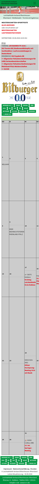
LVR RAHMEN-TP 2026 (17, 46)
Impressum (7, 469)
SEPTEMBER (6, 111)
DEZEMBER (32, 111)
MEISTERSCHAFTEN (9, 30)
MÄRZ (32, 105)
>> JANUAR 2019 (7, 114)
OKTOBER (14, 111)
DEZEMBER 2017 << (8, 105)
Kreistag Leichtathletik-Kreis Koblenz (30, 282)
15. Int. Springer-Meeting (28, 448)
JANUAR (18, 105)
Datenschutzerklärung (21, 469)
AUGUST (26, 108)
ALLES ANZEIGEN (8, 25)
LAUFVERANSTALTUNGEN (11, 33)
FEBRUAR (25, 105)
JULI (20, 108)
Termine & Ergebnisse (30, 18)
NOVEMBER (23, 111)
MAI (10, 108)
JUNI (14, 108)
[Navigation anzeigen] (35, 3)
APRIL (4, 108)
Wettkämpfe (16, 18)
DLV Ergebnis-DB (17, 56)
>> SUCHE (5, 69)
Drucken (33, 469)
